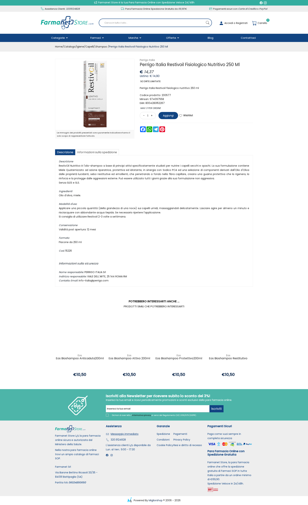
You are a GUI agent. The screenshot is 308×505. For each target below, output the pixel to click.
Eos (80, 355)
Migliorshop (156, 500)
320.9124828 (118, 439)
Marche (134, 38)
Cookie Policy (165, 445)
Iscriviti (216, 409)
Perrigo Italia (147, 60)
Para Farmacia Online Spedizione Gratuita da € (156, 9)
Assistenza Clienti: (62, 9)
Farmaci (96, 38)
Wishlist (188, 115)
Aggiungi (168, 115)
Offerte (171, 38)
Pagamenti (180, 434)
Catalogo (69, 46)
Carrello (262, 23)
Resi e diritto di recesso (187, 445)
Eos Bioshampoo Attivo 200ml (129, 358)
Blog (210, 38)
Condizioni (163, 439)
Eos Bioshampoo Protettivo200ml (178, 358)
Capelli (89, 46)
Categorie (58, 38)
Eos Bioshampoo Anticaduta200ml (80, 358)
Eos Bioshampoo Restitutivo (228, 358)
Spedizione (163, 434)
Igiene (80, 46)
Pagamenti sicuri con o (240, 9)
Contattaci (248, 38)
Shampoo (101, 46)
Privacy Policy (181, 439)
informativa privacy (141, 415)
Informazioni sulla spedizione (97, 152)
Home (59, 46)
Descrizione (65, 152)
